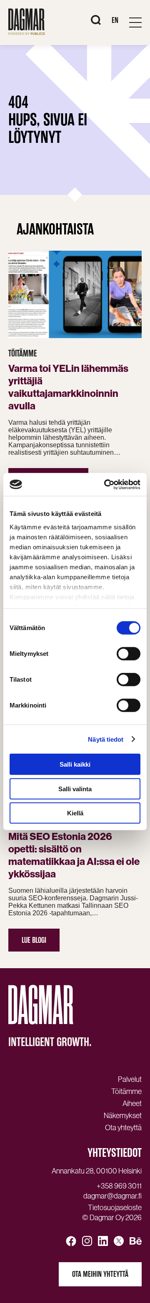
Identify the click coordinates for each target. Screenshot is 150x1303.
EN (115, 20)
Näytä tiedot (105, 738)
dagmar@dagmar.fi (112, 1196)
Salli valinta (75, 788)
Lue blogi (34, 940)
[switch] (128, 653)
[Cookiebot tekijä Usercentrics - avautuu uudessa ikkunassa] (105, 484)
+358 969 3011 (119, 1186)
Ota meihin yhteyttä (100, 1274)
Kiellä (75, 813)
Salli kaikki (75, 764)
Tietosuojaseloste (115, 1207)
